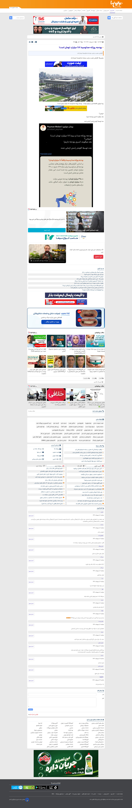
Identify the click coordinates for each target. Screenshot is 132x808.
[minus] (32, 42)
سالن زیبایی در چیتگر (98, 437)
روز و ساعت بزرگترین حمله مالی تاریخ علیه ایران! (51, 501)
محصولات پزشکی (84, 726)
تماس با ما (93, 794)
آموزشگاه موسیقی (84, 744)
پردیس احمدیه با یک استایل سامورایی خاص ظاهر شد (89, 504)
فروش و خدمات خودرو (36, 742)
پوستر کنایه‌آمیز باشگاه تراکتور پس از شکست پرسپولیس (88, 486)
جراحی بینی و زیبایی (99, 747)
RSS (53, 794)
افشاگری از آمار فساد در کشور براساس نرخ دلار (91, 455)
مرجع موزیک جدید (89, 427)
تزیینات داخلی (54, 740)
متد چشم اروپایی (88, 430)
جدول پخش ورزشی (37, 459)
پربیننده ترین (58, 465)
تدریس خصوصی (69, 726)
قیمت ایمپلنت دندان (98, 423)
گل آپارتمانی (79, 430)
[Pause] (68, 231)
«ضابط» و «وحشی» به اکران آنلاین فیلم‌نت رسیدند (50, 489)
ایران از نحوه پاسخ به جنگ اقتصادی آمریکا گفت (90, 471)
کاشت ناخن (101, 726)
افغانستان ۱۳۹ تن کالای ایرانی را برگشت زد (53, 495)
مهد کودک (70, 730)
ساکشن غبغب (72, 423)
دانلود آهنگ (64, 427)
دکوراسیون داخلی (53, 737)
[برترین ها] (116, 4)
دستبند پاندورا (100, 427)
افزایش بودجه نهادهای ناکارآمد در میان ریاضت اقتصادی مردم (87, 452)
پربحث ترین (39, 465)
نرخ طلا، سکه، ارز (37, 449)
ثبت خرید (47, 230)
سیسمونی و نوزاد (38, 730)
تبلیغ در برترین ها (76, 794)
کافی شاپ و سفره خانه (67, 737)
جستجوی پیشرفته (60, 794)
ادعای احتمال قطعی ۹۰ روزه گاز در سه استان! (52, 504)
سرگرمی (66, 11)
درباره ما (100, 794)
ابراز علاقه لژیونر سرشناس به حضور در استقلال (52, 492)
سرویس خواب (54, 735)
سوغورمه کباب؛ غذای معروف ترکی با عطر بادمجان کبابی (50, 474)
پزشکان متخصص (100, 735)
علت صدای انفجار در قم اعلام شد (94, 498)
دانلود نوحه (74, 437)
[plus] (36, 42)
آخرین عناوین (97, 466)
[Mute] (71, 231)
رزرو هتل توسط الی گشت (53, 427)
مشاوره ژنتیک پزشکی (57, 434)
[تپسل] (29, 209)
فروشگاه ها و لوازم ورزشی (82, 737)
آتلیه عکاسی (70, 747)
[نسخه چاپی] (29, 42)
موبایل (40, 735)
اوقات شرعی (56, 459)
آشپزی (88, 11)
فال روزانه (39, 456)
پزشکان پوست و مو (83, 723)
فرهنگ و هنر (77, 11)
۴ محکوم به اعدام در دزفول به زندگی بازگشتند (91, 474)
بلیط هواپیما (88, 423)
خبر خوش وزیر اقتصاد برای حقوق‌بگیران (92, 458)
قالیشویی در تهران (53, 744)
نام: (103, 695)
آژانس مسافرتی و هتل (52, 747)
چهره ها (93, 11)
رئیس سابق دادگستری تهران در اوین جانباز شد (52, 486)
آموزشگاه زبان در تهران (82, 742)
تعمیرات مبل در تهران (52, 733)
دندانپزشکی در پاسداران (85, 437)
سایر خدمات (39, 744)
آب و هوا (39, 452)
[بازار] (28, 788)
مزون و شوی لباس (53, 726)
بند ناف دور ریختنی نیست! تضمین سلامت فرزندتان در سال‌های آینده (87, 288)
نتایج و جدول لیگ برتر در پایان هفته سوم (92, 495)
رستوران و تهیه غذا (68, 733)
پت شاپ (86, 733)
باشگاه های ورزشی (84, 735)
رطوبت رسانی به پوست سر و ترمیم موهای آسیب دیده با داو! (88, 283)
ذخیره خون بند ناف (45, 434)
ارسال (30, 709)
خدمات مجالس (69, 744)
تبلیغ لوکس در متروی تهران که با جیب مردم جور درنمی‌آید (88, 489)
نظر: (103, 698)
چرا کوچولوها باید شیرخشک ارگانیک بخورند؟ (92, 290)
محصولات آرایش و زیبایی (98, 730)
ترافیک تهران (56, 456)
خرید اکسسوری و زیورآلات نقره (43, 423)
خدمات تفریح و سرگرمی (36, 733)
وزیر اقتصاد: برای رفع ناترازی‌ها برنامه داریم (92, 461)
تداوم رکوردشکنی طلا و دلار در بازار (54, 468)
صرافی (40, 728)
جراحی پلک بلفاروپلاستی (58, 430)
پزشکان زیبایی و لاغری (98, 744)
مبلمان (56, 730)
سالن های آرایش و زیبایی (98, 723)
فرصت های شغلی (86, 794)
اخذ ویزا (40, 723)
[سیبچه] (52, 788)
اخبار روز (112, 11)
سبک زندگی (99, 11)
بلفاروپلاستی (80, 423)
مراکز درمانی (101, 733)
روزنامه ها (56, 449)
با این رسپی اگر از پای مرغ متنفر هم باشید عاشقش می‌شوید (87, 468)
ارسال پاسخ (31, 516)
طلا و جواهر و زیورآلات (52, 728)
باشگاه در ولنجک (70, 430)
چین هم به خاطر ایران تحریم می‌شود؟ (93, 480)
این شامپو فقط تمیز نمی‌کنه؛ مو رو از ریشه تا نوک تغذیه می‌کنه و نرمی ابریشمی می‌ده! (83, 285)
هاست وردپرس (66, 437)
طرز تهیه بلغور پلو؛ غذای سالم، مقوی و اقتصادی (51, 471)
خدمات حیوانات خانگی (83, 730)
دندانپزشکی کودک (99, 742)
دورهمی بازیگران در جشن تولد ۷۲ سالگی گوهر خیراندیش (48, 483)
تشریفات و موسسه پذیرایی (66, 742)
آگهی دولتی (68, 794)
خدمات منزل (39, 740)
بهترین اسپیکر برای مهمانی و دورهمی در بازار (92, 272)
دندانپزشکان (101, 740)
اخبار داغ (80, 466)
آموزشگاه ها (85, 740)
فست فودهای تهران (68, 735)
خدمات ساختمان (54, 742)
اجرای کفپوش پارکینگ (98, 440)
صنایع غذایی (70, 740)
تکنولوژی (71, 11)
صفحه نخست (119, 11)
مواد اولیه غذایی (40, 427)
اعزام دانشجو (39, 726)
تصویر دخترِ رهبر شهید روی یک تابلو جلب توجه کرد (90, 501)
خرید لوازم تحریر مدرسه (84, 440)
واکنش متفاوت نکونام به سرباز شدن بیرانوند (91, 477)
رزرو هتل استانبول (99, 430)
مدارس (71, 728)
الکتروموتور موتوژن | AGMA (48, 440)
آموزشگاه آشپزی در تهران (67, 723)
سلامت (84, 11)
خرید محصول (98, 257)
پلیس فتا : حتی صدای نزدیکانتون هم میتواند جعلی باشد (90, 279)
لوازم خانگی (39, 737)
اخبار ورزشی (106, 11)
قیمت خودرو (56, 452)
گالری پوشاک (54, 723)
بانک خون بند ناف (72, 440)
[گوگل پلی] (40, 788)
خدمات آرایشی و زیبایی (98, 728)
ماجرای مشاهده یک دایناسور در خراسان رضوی (51, 498)
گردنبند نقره (56, 423)
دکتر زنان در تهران (99, 737)
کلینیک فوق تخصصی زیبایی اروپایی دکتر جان (92, 434)
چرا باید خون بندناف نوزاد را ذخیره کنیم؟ (93, 274)
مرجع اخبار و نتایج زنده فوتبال (76, 427)
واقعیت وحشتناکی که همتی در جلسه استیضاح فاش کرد (88, 450)
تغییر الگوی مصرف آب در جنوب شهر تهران (92, 483)
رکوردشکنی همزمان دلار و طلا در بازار (54, 480)
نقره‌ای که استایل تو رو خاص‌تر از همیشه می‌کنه (92, 277)
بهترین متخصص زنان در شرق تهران (52, 437)
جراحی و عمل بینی (61, 440)
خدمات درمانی (85, 728)
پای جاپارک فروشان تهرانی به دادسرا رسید (92, 492)
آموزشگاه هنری (84, 747)
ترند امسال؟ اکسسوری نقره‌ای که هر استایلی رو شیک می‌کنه (89, 281)
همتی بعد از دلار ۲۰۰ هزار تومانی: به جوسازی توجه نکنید (48, 477)
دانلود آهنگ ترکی (37, 437)
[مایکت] (17, 788)
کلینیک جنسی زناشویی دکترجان (71, 434)
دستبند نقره (63, 423)
